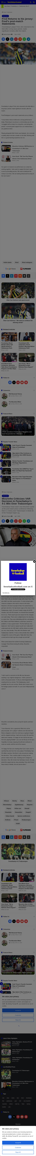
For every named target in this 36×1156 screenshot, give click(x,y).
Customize (18, 1147)
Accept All (18, 1142)
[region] (18, 1141)
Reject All (18, 1152)
